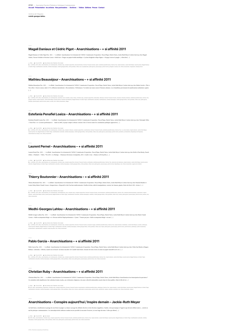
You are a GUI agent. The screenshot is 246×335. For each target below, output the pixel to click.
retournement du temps (34, 133)
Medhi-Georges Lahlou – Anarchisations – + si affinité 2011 (71, 209)
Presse (94, 7)
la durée (139, 224)
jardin (43, 194)
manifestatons (102, 99)
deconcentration (79, 64)
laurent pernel (138, 64)
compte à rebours (69, 130)
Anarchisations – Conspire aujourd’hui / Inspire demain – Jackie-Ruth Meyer (84, 302)
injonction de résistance (117, 162)
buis (67, 192)
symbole (111, 289)
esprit (97, 64)
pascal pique (99, 66)
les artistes (50, 7)
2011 (37, 64)
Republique (117, 164)
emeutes (119, 97)
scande (116, 66)
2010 (31, 317)
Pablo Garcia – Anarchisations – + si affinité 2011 (63, 241)
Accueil (31, 7)
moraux (76, 289)
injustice (34, 99)
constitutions (87, 130)
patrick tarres (105, 66)
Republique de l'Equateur (137, 131)
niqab (102, 226)
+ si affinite (32, 64)
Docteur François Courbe (89, 64)
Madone (37, 226)
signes (106, 289)
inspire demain (121, 64)
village (67, 101)
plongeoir (111, 66)
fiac (116, 64)
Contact (101, 7)
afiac (40, 64)
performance (128, 226)
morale (120, 194)
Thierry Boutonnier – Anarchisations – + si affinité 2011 (68, 177)
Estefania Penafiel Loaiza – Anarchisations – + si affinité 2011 (73, 114)
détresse (102, 97)
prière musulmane (141, 226)
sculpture (45, 228)
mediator (91, 194)
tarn (119, 66)
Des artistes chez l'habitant (51, 63)
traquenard (132, 66)
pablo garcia (92, 66)
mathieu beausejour (52, 66)
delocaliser (96, 97)
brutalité (67, 97)
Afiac (31, 63)
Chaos (74, 97)
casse (71, 97)
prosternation (31, 228)
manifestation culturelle (41, 66)
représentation (38, 228)
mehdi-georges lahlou (63, 66)
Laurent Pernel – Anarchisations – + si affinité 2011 (65, 146)
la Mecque (144, 224)
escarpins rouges (91, 224)
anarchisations (45, 64)
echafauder (90, 162)
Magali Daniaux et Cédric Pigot (79, 99)
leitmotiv (30, 164)
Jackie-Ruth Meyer (129, 64)
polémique (133, 226)
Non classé (60, 63)
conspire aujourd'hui (69, 64)
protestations (127, 131)
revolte (51, 101)
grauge (30, 99)
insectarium (140, 192)
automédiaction (61, 192)
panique (30, 101)
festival (113, 64)
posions (144, 194)
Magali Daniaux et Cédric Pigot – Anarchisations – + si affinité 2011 (77, 49)
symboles (115, 289)
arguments (45, 287)
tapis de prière (51, 228)
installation (124, 224)
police (48, 101)
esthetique (100, 287)
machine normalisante (66, 99)
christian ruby (61, 64)
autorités (60, 97)
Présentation (40, 7)
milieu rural (78, 66)
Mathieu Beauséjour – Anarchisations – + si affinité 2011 (69, 79)
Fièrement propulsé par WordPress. (40, 329)
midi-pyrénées (72, 66)
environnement (101, 192)
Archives (73, 7)
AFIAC (30, 5)
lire (36, 131)
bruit (64, 97)
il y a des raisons (125, 130)
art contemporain (53, 64)
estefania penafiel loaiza (105, 64)
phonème (121, 131)
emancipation (81, 287)
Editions (88, 7)
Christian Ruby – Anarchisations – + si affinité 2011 (65, 271)
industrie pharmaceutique (130, 192)
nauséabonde (85, 66)
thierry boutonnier (125, 66)
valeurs (131, 289)
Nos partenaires (61, 7)
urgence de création (137, 164)
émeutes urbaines (126, 97)
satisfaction (101, 289)
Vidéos (81, 7)
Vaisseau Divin (139, 66)
